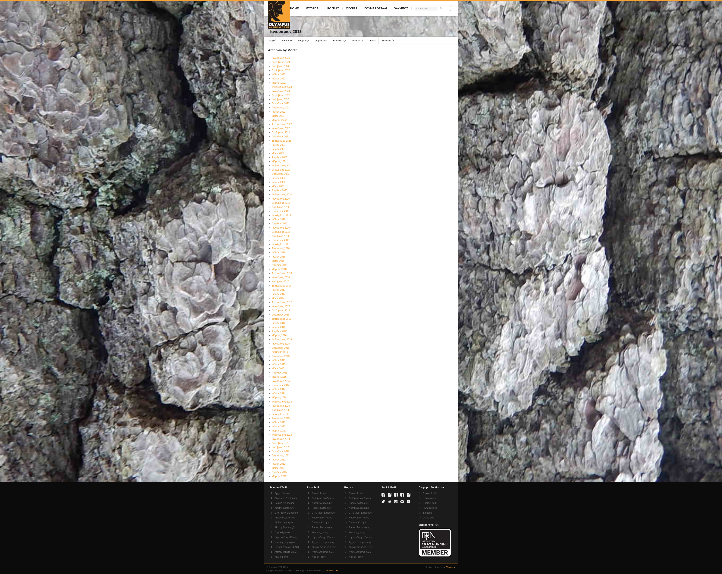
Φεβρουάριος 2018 (282, 273)
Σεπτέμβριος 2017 (281, 285)
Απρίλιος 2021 (279, 157)
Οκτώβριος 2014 (280, 385)
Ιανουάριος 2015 (281, 381)
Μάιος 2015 (278, 368)
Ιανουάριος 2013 (281, 439)
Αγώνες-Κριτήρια (284, 522)
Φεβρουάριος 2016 (282, 339)
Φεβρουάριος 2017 (282, 302)
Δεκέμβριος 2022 (281, 95)
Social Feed (429, 503)
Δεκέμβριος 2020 (281, 169)
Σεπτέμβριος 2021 (281, 140)
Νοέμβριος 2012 (280, 447)
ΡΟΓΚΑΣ (333, 8)
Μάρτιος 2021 (279, 161)
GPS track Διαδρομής (286, 512)
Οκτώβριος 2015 (280, 347)
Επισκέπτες (339, 40)
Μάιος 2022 (278, 115)
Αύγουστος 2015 (281, 356)
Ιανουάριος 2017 (281, 306)
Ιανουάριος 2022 (281, 128)
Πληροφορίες (430, 507)
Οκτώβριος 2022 (280, 103)
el (450, 6)
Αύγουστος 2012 (281, 455)
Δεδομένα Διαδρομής (286, 498)
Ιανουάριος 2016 (281, 343)
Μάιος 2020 (278, 186)
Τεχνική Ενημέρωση (285, 542)
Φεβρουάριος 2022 (282, 124)
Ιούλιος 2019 (278, 219)
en (451, 10)
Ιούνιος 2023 (278, 78)
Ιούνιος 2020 (278, 182)
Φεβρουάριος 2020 (282, 194)
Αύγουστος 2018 (281, 248)
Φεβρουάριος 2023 (282, 86)
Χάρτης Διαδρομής (284, 507)
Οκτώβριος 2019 (280, 211)
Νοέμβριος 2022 (280, 99)
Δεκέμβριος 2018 (281, 231)
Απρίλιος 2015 (279, 372)
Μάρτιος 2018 (279, 269)
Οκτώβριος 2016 (280, 314)
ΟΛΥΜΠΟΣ (401, 8)
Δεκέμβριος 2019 (281, 202)
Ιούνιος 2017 (278, 294)
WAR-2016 (357, 40)
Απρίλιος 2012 (279, 472)
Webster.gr (451, 567)
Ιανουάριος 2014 (281, 405)
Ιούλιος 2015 (278, 360)
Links (373, 40)
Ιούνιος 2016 (278, 327)
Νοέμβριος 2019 (280, 207)
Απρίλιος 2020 (279, 190)
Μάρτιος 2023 (279, 82)
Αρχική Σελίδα (282, 493)
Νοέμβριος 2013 (280, 410)
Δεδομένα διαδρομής (360, 498)
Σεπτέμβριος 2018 (281, 244)
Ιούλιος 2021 (278, 144)
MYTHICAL (313, 8)
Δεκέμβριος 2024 (281, 62)
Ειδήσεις (427, 512)
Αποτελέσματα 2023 (286, 551)
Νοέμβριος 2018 (280, 236)
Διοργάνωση (321, 40)
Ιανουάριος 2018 (281, 277)
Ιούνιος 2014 (278, 393)
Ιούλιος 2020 (278, 178)
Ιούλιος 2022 (278, 111)
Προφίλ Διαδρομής (284, 503)
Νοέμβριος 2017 (280, 281)
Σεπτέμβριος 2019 (281, 215)
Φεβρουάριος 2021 (282, 165)
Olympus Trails (332, 570)
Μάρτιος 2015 (279, 376)
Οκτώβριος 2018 (280, 240)
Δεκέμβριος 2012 (281, 443)
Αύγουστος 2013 (281, 418)
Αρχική (272, 40)
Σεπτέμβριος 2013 (281, 414)
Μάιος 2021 (278, 153)
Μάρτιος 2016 (279, 335)
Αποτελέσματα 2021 (323, 551)
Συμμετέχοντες (282, 532)
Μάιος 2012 (278, 468)
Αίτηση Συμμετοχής (285, 527)
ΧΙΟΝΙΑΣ (351, 8)
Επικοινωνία (387, 40)
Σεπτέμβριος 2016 (281, 318)
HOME (294, 8)
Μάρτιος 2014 (279, 397)
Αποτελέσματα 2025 (360, 551)
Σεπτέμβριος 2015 (281, 352)
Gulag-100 (428, 517)
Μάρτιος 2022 (279, 120)
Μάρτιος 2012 (279, 476)
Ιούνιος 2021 (278, 149)
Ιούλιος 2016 (278, 323)
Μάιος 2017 (278, 298)
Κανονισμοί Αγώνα (285, 517)
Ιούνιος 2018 (278, 256)
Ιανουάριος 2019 (281, 227)
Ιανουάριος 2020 (281, 198)
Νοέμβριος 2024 (280, 66)
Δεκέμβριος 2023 (281, 70)
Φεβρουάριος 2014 (282, 401)
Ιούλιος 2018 (278, 252)
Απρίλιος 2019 (279, 223)
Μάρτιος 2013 (279, 430)
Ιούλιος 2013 (278, 422)
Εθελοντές (287, 40)
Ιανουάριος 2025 (281, 57)
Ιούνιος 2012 (278, 463)
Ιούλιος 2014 (278, 389)
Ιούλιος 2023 (278, 74)
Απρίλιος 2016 (279, 331)
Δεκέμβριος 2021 (281, 132)
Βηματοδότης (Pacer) (286, 537)
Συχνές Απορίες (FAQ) (287, 547)
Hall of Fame (281, 556)
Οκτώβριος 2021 (280, 136)
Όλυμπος (303, 40)
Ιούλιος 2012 (278, 459)
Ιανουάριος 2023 (281, 91)
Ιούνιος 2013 (278, 426)
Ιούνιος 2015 (278, 364)
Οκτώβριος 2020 (280, 173)
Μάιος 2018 (278, 260)
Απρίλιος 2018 (279, 265)
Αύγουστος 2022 (281, 107)
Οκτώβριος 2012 (280, 451)
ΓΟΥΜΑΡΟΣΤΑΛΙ (375, 8)
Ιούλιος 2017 (278, 289)
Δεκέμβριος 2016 (281, 310)
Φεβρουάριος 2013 (282, 434)
